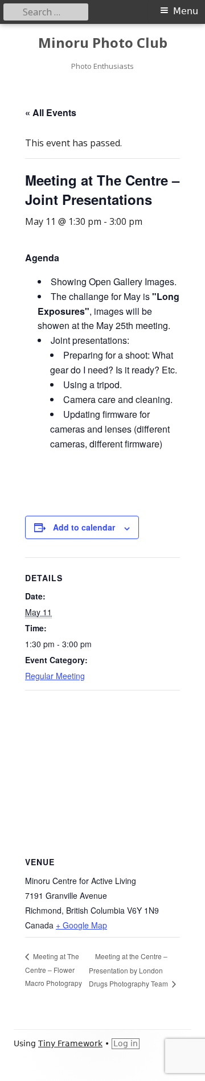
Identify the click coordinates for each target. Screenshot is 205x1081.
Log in (125, 1043)
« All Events (50, 112)
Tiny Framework (70, 1043)
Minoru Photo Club (102, 43)
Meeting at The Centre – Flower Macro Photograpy (53, 969)
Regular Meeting (55, 675)
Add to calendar (84, 527)
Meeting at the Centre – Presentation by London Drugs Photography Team (129, 969)
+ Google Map (81, 925)
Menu (185, 11)
